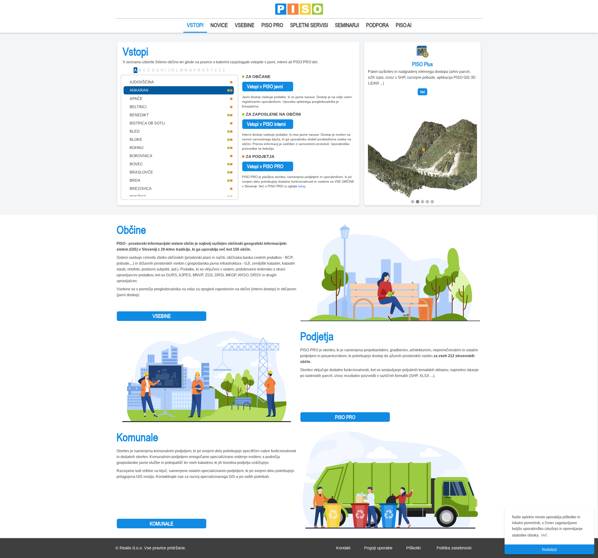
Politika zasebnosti (454, 548)
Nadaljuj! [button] (549, 549)
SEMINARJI (347, 25)
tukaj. (302, 186)
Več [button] (544, 535)
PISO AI (403, 25)
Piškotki (413, 548)
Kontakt (343, 548)
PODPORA (377, 25)
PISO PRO (272, 25)
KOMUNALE (161, 524)
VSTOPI (195, 25)
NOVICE (219, 25)
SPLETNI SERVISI (309, 25)
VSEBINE (244, 25)
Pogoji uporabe (378, 548)
